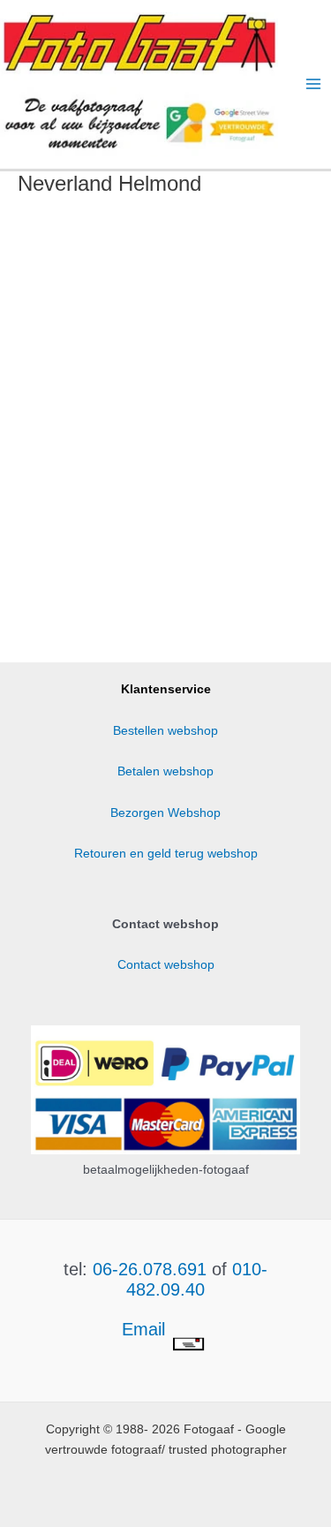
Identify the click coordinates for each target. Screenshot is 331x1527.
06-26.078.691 (150, 1269)
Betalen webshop (165, 771)
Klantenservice (166, 689)
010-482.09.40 (196, 1279)
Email (146, 1329)
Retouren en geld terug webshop (166, 853)
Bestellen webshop (165, 730)
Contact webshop (165, 964)
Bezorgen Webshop (165, 813)
